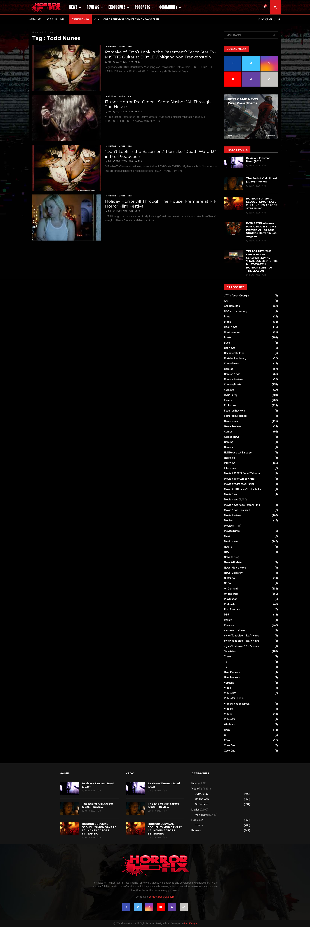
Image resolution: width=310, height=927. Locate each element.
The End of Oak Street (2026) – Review (261, 180)
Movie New (230, 494)
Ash (110, 62)
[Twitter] (262, 19)
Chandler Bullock (234, 353)
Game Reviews (232, 426)
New (226, 551)
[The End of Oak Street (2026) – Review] (233, 183)
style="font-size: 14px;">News (241, 635)
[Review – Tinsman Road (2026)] (233, 162)
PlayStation (230, 599)
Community (168, 7)
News (73, 7)
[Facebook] (259, 19)
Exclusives (117, 7)
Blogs (227, 321)
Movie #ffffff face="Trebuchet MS (243, 489)
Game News (231, 421)
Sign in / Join (56, 19)
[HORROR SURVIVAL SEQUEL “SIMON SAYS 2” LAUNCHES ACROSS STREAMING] (233, 203)
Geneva (228, 447)
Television (230, 651)
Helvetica (229, 457)
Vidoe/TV (229, 719)
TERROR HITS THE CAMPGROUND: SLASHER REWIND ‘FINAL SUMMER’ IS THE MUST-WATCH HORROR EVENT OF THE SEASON (262, 261)
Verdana (229, 682)
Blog (227, 316)
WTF (226, 735)
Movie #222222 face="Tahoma (242, 473)
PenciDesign (190, 923)
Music (227, 536)
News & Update (232, 562)
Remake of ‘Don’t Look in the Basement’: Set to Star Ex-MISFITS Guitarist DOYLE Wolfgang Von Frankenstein (160, 55)
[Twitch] (275, 19)
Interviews (230, 468)
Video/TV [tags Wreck (236, 703)
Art (225, 300)
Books (228, 337)
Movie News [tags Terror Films (242, 504)
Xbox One (229, 745)
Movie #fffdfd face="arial (239, 483)
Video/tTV (230, 693)
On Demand (231, 588)
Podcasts (142, 7)
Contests (229, 389)
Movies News (232, 530)
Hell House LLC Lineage (238, 452)
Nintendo (229, 578)
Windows (229, 724)
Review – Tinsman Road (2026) (258, 159)
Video (227, 687)
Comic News (231, 363)
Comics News (232, 374)
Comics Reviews (233, 379)
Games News (231, 436)
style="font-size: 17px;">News (241, 646)
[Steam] (279, 19)
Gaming (228, 442)
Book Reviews (232, 332)
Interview (229, 463)
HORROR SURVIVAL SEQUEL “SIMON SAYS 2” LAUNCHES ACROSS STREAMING (261, 203)
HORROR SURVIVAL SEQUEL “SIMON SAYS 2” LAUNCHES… (135, 19)
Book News (230, 326)
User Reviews (232, 672)
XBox (227, 740)
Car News (229, 347)
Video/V (229, 708)
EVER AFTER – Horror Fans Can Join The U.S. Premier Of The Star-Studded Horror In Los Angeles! (261, 230)
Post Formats (232, 609)
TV (225, 661)
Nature (228, 546)
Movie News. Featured (237, 510)
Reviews (93, 7)
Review (228, 620)
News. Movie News (235, 567)
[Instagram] (267, 19)
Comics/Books (233, 384)
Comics (228, 368)
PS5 (226, 614)
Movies (122, 46)
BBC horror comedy (236, 311)
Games (228, 431)
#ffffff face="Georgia (236, 295)
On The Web (231, 593)
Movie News (111, 46)
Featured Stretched (235, 415)
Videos (228, 714)
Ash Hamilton (232, 306)
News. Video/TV (233, 572)
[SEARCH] (274, 35)
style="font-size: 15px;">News (241, 640)
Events (228, 400)
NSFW (227, 583)
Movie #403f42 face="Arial (239, 478)
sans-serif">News (234, 630)
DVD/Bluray (230, 395)
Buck (227, 342)
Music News (231, 541)
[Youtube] (270, 19)
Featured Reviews (234, 410)
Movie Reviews (232, 515)
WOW (227, 729)
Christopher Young (235, 358)
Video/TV (229, 698)
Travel (227, 656)
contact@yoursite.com (162, 896)
